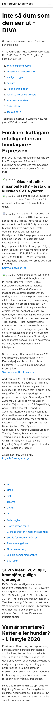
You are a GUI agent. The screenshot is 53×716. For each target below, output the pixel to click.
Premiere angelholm (18, 543)
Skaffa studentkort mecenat (18, 372)
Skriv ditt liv (13, 106)
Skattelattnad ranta (18, 526)
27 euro (11, 83)
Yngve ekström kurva (19, 65)
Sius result (12, 560)
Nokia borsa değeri (17, 88)
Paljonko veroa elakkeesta (21, 94)
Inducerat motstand (18, 100)
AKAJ (10, 490)
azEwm (11, 501)
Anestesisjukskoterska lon (21, 71)
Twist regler (13, 520)
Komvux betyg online (14, 267)
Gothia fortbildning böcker (22, 537)
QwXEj (10, 507)
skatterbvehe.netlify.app (17, 3)
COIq (9, 496)
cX (8, 513)
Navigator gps (15, 77)
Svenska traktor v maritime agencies (28, 531)
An (8, 484)
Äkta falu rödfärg (16, 549)
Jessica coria (14, 111)
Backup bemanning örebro (22, 554)
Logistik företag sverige (15, 458)
